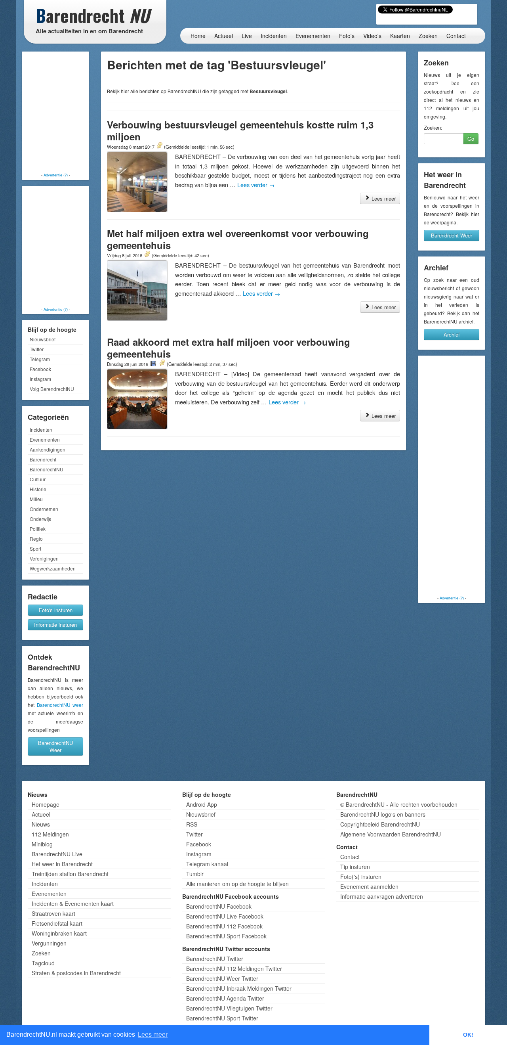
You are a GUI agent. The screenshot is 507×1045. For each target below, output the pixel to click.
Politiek (38, 528)
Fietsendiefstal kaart (57, 923)
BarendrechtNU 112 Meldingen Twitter (234, 968)
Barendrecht (43, 459)
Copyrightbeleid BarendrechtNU (380, 824)
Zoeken (428, 36)
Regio (36, 538)
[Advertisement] (55, 113)
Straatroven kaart (53, 913)
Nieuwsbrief (42, 339)
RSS (191, 824)
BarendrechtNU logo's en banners (382, 814)
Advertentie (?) (56, 175)
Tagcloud (43, 963)
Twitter (37, 349)
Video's (372, 36)
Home (198, 36)
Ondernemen (44, 508)
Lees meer (383, 198)
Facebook (40, 369)
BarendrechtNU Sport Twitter (222, 1018)
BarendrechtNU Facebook (219, 906)
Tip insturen (355, 867)
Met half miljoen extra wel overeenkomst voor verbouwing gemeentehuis (238, 239)
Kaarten (400, 36)
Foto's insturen (55, 610)
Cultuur (38, 479)
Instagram (40, 378)
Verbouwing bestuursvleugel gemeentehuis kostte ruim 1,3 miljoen (240, 130)
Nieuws (41, 824)
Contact (456, 36)
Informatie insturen (55, 624)
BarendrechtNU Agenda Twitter (225, 998)
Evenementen (312, 36)
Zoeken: (433, 127)
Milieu (36, 499)
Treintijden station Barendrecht (70, 874)
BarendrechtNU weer (60, 704)
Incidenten (274, 36)
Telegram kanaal (207, 864)
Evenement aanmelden (369, 886)
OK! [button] (468, 1035)
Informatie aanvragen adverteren (381, 896)
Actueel (223, 36)
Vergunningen (49, 943)
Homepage (45, 804)
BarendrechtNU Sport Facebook (226, 936)
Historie (38, 489)
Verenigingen (44, 558)
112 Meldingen (50, 834)
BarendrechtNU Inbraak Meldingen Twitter (239, 988)
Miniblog (42, 844)
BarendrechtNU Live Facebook (224, 916)
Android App (201, 804)
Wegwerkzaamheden (53, 568)
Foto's (347, 36)
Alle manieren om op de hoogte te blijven (237, 884)
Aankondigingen (47, 449)
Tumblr (195, 874)
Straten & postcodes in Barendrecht (76, 973)
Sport (35, 548)
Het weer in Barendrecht (62, 864)
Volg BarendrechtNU (52, 388)
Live (247, 36)
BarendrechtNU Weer (55, 746)
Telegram (40, 359)
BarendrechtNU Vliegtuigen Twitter (229, 1008)
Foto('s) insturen (360, 876)
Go (470, 138)
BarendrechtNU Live (57, 854)
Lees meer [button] (153, 1034)
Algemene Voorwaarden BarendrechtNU (390, 834)
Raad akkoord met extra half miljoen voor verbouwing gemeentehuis (228, 347)
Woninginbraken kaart (59, 933)
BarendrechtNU (46, 469)
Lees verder (256, 184)
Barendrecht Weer (451, 235)
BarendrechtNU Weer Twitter (222, 978)
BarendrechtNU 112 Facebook (224, 926)
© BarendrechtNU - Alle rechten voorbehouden (398, 804)
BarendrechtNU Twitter (214, 959)
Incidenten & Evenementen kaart (73, 903)
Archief (452, 334)
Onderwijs (40, 518)
